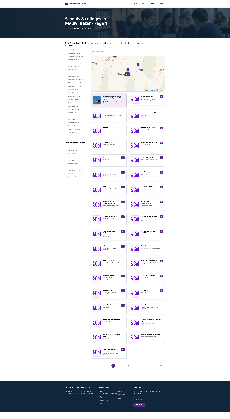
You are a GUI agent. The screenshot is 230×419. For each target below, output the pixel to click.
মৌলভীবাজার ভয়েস (145, 290)
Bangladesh (76, 28)
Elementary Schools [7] (74, 89)
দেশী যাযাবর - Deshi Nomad (148, 128)
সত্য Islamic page (146, 172)
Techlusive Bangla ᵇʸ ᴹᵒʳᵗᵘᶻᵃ (149, 260)
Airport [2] (71, 160)
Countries (153, 3)
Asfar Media (144, 246)
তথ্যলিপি (104, 187)
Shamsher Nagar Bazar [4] (75, 170)
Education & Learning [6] (74, 73)
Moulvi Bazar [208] (73, 153)
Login (161, 3)
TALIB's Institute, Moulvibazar (150, 113)
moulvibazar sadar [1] (74, 150)
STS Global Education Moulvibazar (109, 232)
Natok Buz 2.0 (145, 305)
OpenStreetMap (155, 90)
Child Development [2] (74, 53)
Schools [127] (71, 126)
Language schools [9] (74, 96)
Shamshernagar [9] (73, 163)
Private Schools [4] (73, 116)
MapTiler (149, 90)
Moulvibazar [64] (72, 147)
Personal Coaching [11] (74, 112)
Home (135, 3)
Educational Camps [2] (74, 76)
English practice (107, 142)
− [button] (93, 61)
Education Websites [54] (74, 86)
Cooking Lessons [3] (73, 66)
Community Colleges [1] (74, 59)
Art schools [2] (72, 50)
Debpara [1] (71, 173)
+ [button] (93, 58)
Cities (143, 3)
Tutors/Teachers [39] (73, 132)
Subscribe (139, 405)
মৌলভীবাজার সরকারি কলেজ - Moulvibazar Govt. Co (109, 202)
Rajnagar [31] (71, 157)
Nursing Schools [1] (73, 109)
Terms (102, 397)
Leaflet (143, 90)
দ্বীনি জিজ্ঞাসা (105, 128)
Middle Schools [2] (73, 106)
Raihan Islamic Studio (109, 305)
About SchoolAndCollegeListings (109, 392)
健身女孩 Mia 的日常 (108, 260)
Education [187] (72, 69)
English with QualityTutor (110, 216)
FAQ (101, 404)
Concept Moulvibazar (147, 187)
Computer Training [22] (74, 63)
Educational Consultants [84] (76, 79)
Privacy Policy (105, 400)
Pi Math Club (106, 113)
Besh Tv (105, 157)
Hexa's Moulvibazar (147, 157)
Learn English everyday (148, 275)
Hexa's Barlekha (107, 290)
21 (134, 366)
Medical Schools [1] (73, 103)
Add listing (121, 395)
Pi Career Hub (107, 246)
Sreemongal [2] (72, 177)
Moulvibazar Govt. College (149, 142)
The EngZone (145, 201)
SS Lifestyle (106, 172)
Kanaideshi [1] (72, 167)
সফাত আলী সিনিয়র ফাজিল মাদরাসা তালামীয (111, 320)
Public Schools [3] (73, 119)
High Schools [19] (73, 93)
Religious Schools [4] (73, 122)
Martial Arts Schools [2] (74, 99)
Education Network (147, 96)
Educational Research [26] (75, 83)
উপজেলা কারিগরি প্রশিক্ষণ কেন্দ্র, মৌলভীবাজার (150, 334)
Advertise (120, 391)
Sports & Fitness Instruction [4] (76, 129)
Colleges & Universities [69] (75, 56)
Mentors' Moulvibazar (109, 275)
